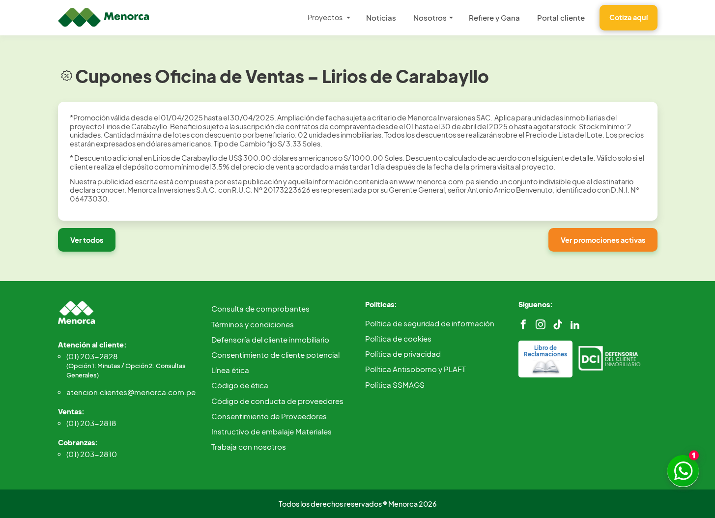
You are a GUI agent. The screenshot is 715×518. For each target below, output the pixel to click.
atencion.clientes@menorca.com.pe (131, 392)
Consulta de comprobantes (260, 308)
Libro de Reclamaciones (545, 351)
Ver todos (86, 239)
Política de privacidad (403, 353)
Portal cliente (561, 17)
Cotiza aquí (628, 17)
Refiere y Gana (494, 17)
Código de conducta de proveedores (277, 400)
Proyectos (325, 17)
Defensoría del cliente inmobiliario (270, 339)
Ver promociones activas (603, 239)
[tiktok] (558, 325)
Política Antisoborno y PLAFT (415, 369)
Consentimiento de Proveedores (269, 416)
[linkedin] (575, 325)
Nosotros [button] (430, 17)
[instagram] (540, 325)
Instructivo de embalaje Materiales (271, 431)
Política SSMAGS (395, 384)
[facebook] (523, 325)
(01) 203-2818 (91, 423)
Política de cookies (398, 338)
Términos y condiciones (252, 324)
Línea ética (230, 369)
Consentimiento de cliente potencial (275, 354)
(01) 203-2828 (126, 365)
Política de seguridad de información (429, 323)
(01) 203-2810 (91, 454)
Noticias (381, 17)
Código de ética (239, 385)
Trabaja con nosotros (248, 446)
